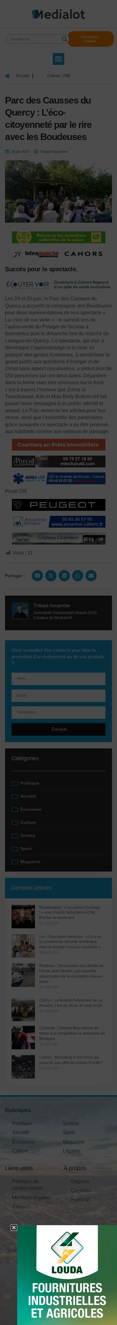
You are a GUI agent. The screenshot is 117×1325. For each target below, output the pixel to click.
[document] (58, 662)
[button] (14, 1227)
